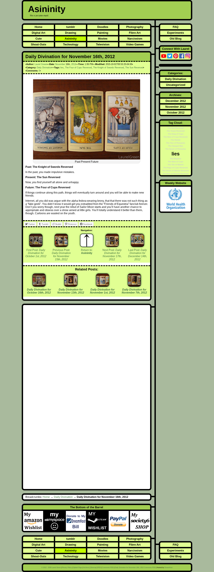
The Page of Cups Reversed (175, 168)
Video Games (135, 44)
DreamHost (169, 567)
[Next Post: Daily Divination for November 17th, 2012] (112, 240)
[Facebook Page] (181, 55)
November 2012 (175, 106)
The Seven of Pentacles (175, 149)
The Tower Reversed (176, 131)
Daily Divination (44, 67)
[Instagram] (187, 55)
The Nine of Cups (175, 162)
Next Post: (112, 255)
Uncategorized (175, 84)
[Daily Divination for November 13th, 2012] (71, 285)
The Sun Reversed (134, 67)
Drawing (70, 32)
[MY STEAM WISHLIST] (98, 521)
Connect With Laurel (175, 48)
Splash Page (77, 567)
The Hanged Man (175, 146)
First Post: (35, 253)
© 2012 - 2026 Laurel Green (51, 567)
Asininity (46, 9)
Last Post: (137, 255)
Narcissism (134, 38)
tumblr (70, 27)
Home (38, 27)
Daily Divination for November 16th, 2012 (70, 56)
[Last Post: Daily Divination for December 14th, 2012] (137, 240)
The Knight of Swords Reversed (108, 67)
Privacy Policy (67, 567)
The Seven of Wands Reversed (175, 171)
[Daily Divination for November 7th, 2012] (134, 285)
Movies (102, 38)
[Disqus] (86, 352)
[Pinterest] (175, 55)
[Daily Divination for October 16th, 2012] (39, 285)
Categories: (175, 73)
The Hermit (175, 140)
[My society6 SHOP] (140, 521)
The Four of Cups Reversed (78, 67)
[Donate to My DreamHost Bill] (76, 521)
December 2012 (176, 101)
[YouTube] (163, 55)
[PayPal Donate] (119, 521)
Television (102, 44)
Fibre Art (135, 32)
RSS (99, 567)
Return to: (86, 252)
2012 (73, 64)
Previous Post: (61, 255)
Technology (70, 44)
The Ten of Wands (176, 165)
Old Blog (175, 38)
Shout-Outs (38, 44)
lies (62, 67)
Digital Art (38, 32)
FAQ (175, 27)
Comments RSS (108, 567)
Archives (86, 567)
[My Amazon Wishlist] (33, 521)
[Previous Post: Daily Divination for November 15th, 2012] (61, 240)
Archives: (175, 95)
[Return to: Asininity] (86, 240)
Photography (134, 27)
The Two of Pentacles (175, 143)
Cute (38, 38)
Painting (102, 32)
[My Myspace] (55, 521)
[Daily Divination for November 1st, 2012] (102, 285)
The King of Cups (175, 134)
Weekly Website (175, 183)
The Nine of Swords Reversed (176, 174)
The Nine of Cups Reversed (176, 137)
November (60, 64)
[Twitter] (169, 55)
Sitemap (93, 567)
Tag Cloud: (175, 122)
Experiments (175, 32)
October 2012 (175, 112)
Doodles (102, 27)
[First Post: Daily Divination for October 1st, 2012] (36, 240)
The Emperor (175, 159)
